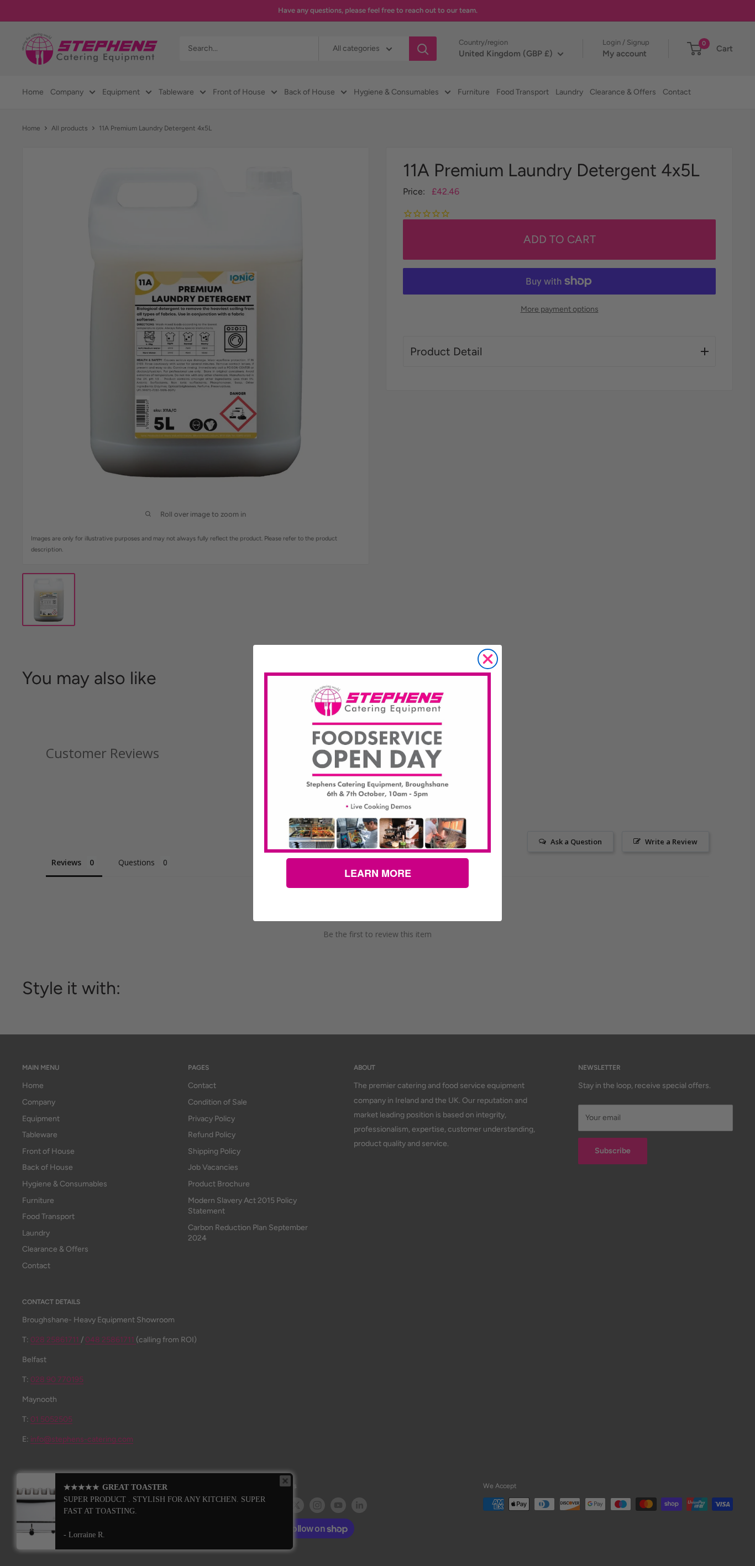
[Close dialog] (487, 659)
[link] (377, 762)
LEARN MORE (377, 873)
